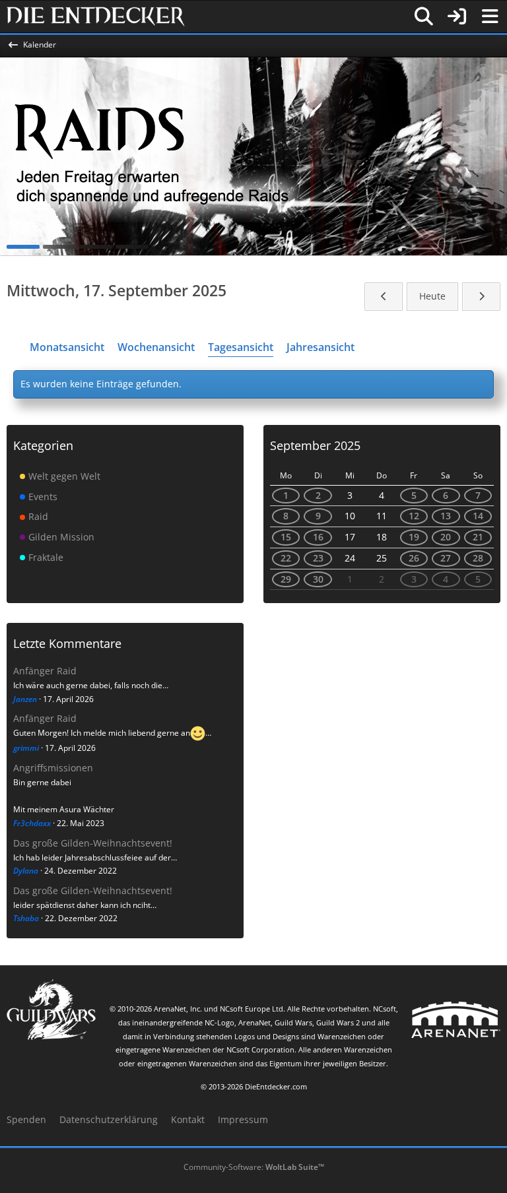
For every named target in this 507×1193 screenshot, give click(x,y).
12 (414, 515)
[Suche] (424, 16)
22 (286, 558)
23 (318, 558)
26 (414, 558)
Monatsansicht (67, 347)
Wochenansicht (156, 347)
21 (478, 537)
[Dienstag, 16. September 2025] (383, 296)
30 (318, 579)
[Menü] (490, 16)
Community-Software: (254, 1167)
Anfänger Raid (45, 670)
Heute (432, 296)
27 (445, 558)
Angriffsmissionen (53, 767)
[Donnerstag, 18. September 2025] (481, 296)
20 (445, 537)
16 (318, 537)
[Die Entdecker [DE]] (95, 16)
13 (445, 515)
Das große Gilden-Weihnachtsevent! (92, 843)
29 (286, 579)
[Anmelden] (457, 16)
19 (414, 537)
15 (286, 537)
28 (478, 558)
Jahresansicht (321, 347)
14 (478, 515)
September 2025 (315, 445)
